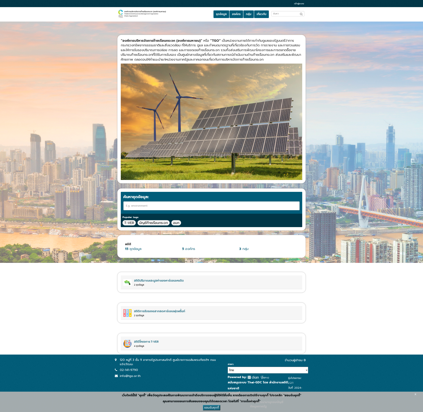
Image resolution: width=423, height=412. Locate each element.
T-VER (129, 222)
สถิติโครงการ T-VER (146, 341)
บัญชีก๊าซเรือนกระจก (153, 222)
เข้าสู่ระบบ (299, 3)
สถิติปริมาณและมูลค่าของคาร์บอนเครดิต (159, 280)
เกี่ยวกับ (261, 14)
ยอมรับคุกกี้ (211, 407)
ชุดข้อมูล (221, 14)
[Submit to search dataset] (301, 13)
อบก (176, 222)
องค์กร (236, 14)
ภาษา (230, 364)
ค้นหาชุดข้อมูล (135, 197)
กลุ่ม (248, 14)
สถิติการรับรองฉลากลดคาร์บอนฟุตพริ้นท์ (159, 311)
